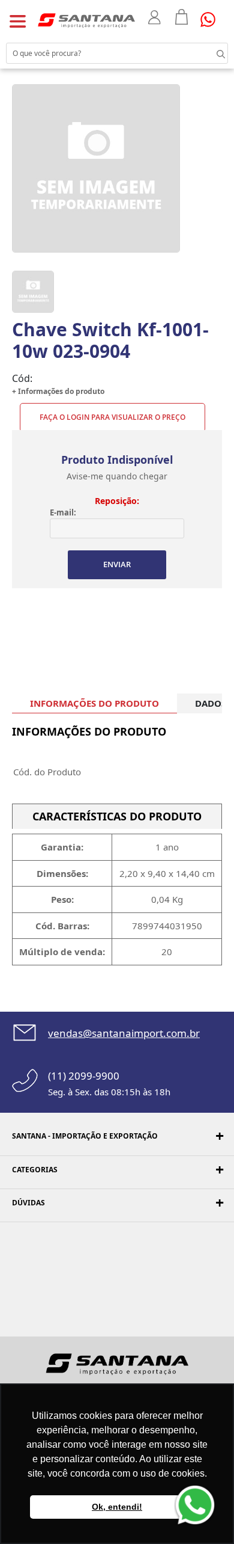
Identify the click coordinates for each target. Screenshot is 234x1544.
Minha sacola (181, 17)
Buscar (210, 53)
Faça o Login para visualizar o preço (112, 417)
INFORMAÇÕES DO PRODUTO (94, 703)
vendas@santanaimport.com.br (124, 1033)
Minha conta (155, 17)
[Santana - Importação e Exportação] (86, 20)
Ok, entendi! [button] (117, 1507)
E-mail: (63, 512)
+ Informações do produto (58, 391)
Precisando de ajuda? (211, 19)
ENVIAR (117, 564)
